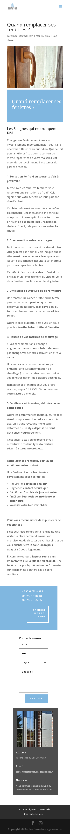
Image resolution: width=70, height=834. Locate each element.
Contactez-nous (33, 814)
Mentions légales (26, 809)
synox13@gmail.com (22, 35)
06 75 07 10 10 (32, 596)
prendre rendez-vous (39, 613)
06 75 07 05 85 (32, 600)
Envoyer (36, 698)
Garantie (45, 809)
